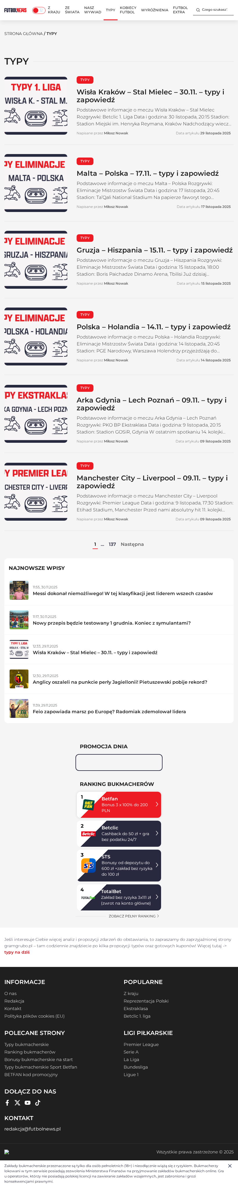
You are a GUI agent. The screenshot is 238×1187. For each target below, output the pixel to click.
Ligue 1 (131, 1074)
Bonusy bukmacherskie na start (38, 1059)
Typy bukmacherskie (26, 1044)
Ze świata (72, 10)
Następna (132, 544)
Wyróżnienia (154, 10)
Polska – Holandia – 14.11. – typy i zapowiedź (154, 327)
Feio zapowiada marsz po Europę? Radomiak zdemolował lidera (109, 711)
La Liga (131, 1059)
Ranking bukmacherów (29, 1052)
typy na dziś (17, 952)
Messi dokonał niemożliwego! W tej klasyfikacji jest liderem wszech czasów (123, 593)
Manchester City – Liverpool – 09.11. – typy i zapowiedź (152, 482)
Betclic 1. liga (137, 1016)
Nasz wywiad (92, 10)
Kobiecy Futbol (128, 10)
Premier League (141, 1044)
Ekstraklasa (136, 1008)
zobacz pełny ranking (132, 916)
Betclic (110, 828)
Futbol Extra (180, 10)
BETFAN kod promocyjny (31, 1074)
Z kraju (54, 10)
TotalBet (111, 891)
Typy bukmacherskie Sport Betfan (40, 1067)
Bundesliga (136, 1067)
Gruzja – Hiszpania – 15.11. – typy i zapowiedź (155, 250)
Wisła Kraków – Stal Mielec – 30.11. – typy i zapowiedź (150, 96)
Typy (110, 10)
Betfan (110, 799)
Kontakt (12, 1008)
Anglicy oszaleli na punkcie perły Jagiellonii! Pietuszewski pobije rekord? (120, 682)
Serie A (131, 1052)
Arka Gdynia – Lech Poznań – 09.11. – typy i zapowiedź (152, 404)
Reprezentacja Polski (146, 1001)
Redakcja (14, 1001)
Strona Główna (23, 33)
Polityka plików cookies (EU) (34, 1016)
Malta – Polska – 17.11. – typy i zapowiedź (148, 173)
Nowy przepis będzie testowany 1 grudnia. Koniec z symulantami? (112, 623)
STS (106, 856)
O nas (10, 993)
